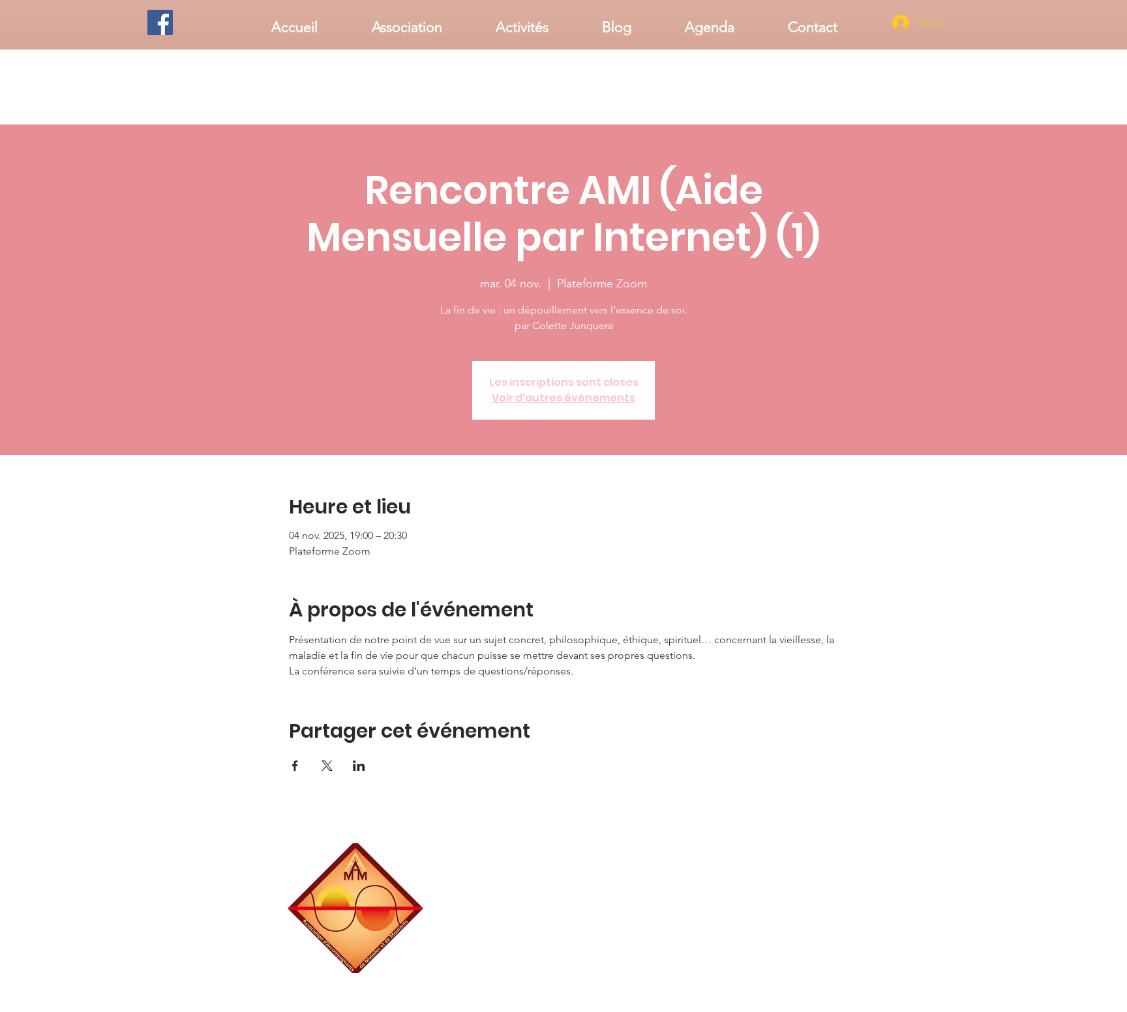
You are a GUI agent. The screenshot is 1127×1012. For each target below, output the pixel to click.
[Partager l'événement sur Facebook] (295, 765)
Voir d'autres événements (563, 397)
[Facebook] (160, 22)
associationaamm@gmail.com (788, 968)
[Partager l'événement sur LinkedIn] (359, 765)
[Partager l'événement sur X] (327, 765)
